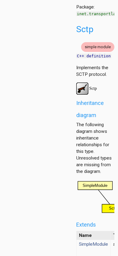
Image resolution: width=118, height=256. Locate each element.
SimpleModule (93, 244)
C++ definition (94, 56)
